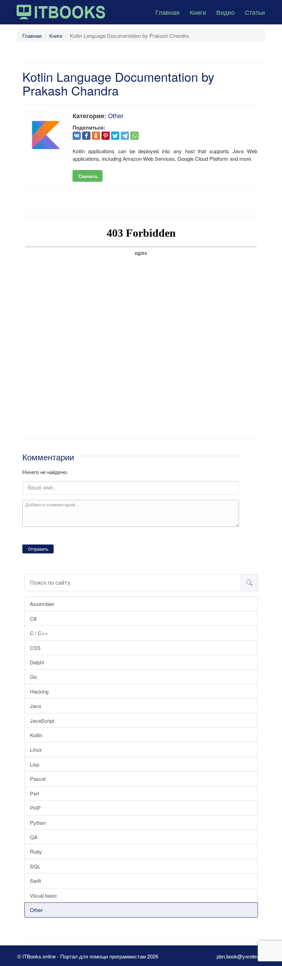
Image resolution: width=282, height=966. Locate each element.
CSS (35, 647)
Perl (34, 793)
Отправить (38, 549)
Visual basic (43, 895)
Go (33, 676)
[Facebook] (86, 136)
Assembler (42, 603)
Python (38, 822)
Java (35, 705)
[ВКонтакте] (77, 136)
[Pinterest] (105, 136)
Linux (36, 749)
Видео (225, 12)
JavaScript (42, 720)
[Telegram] (125, 136)
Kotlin (36, 735)
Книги (198, 12)
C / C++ (39, 633)
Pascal (37, 778)
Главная (167, 12)
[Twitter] (115, 136)
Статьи (255, 12)
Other (36, 909)
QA (33, 837)
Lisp (34, 764)
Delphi (37, 662)
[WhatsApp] (134, 136)
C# (33, 618)
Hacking (39, 691)
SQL (35, 866)
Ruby (36, 851)
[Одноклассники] (96, 136)
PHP (35, 807)
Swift (35, 880)
